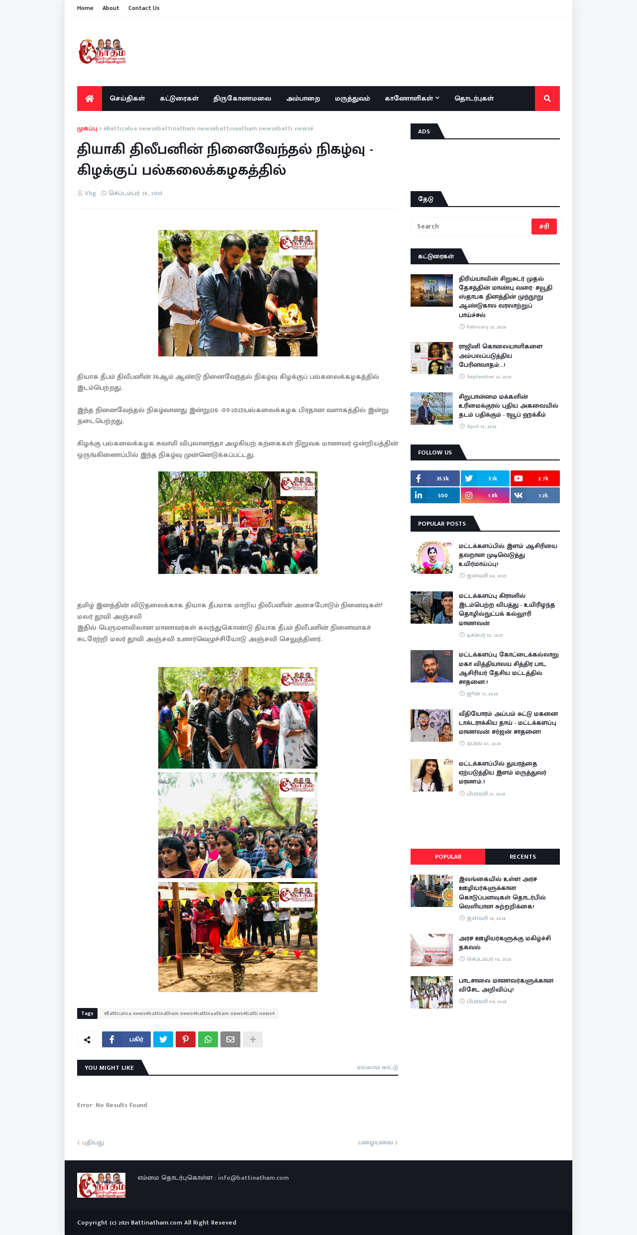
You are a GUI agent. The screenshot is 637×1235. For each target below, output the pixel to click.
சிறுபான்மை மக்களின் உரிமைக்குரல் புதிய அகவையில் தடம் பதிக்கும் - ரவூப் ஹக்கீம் (508, 406)
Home (85, 8)
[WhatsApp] (208, 1039)
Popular (448, 856)
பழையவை (375, 1143)
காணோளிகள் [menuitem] (409, 98)
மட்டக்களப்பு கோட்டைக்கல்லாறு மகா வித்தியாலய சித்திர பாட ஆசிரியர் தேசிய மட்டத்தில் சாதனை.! (509, 668)
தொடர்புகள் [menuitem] (474, 98)
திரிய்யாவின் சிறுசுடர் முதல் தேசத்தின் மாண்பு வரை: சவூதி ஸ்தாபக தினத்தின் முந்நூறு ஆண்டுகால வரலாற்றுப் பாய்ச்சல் (505, 297)
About (111, 8)
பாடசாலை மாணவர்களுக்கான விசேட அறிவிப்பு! (506, 985)
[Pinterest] (186, 1039)
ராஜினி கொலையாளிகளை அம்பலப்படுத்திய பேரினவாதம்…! (500, 355)
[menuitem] (89, 98)
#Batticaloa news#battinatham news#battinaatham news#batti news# (208, 129)
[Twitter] (163, 1039)
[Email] (230, 1039)
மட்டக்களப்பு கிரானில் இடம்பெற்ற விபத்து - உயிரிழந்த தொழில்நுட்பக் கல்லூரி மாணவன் (507, 609)
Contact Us (144, 8)
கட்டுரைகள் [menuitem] (179, 98)
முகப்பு (87, 129)
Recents (523, 856)
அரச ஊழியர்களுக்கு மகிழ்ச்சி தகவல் (505, 943)
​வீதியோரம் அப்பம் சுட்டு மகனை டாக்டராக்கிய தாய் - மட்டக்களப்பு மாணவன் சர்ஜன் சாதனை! (508, 723)
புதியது (93, 1143)
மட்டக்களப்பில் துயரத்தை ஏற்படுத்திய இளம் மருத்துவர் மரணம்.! (502, 772)
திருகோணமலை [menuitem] (242, 98)
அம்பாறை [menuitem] (303, 98)
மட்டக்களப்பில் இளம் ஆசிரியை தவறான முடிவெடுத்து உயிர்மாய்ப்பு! (508, 555)
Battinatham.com (156, 1222)
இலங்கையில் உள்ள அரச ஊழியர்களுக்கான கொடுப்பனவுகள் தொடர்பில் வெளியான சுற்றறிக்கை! (502, 893)
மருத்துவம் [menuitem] (352, 98)
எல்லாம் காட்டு (377, 1067)
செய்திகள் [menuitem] (127, 98)
